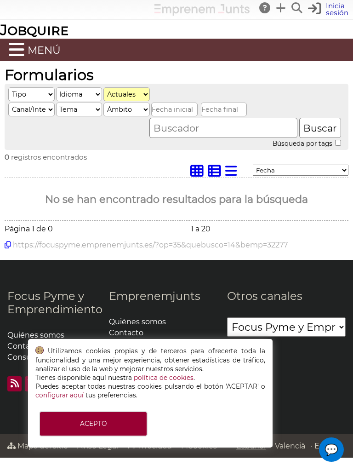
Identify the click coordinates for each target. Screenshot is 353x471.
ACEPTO (93, 423)
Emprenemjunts (154, 296)
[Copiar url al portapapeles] (8, 244)
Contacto (126, 332)
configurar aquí (59, 395)
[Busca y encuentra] (297, 8)
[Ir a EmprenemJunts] (202, 13)
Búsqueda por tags (303, 143)
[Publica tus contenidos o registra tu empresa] (281, 8)
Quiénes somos (35, 335)
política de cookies (164, 377)
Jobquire (34, 30)
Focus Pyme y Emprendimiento (54, 302)
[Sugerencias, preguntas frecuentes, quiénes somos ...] (265, 8)
